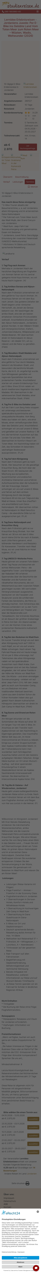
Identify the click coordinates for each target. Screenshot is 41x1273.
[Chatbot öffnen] (36, 1268)
